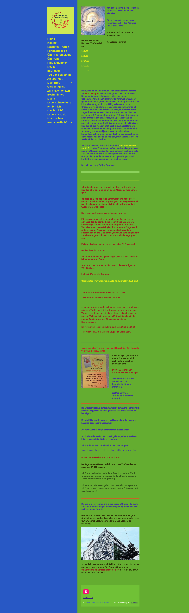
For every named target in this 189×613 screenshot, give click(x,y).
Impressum (88, 598)
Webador (134, 603)
